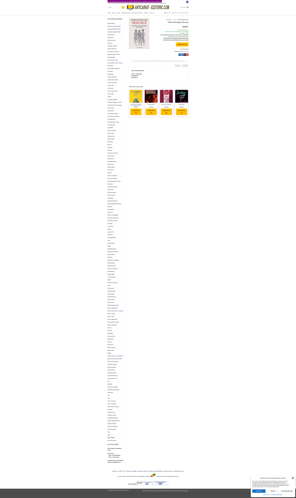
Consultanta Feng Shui (113, 116)
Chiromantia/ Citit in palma (115, 105)
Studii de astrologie (113, 387)
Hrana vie (110, 212)
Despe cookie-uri (266, 494)
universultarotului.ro (156, 3)
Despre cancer (111, 136)
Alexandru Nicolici (112, 46)
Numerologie (111, 274)
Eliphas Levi (111, 164)
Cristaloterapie (111, 119)
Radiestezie (111, 339)
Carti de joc (110, 88)
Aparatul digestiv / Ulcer (114, 54)
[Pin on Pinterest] (187, 54)
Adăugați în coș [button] (135, 112)
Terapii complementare (113, 420)
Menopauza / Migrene (113, 260)
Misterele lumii (111, 265)
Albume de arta (112, 40)
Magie (109, 246)
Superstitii (110, 392)
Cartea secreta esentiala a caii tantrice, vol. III (135, 105)
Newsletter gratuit (137, 13)
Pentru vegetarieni (112, 319)
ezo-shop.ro (133, 3)
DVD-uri (110, 150)
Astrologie (110, 65)
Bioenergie (110, 74)
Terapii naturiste (112, 423)
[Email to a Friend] (185, 54)
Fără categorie (111, 23)
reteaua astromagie (131, 471)
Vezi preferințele (287, 491)
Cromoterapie (111, 125)
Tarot (109, 398)
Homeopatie (111, 209)
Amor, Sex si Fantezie (166, 104)
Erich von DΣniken (112, 178)
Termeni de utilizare (142, 471)
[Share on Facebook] (179, 54)
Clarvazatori (111, 110)
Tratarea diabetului (113, 426)
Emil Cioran (111, 170)
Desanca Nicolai (112, 130)
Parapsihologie (111, 291)
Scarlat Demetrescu (113, 375)
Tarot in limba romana (113, 406)
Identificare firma (161, 476)
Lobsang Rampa (112, 237)
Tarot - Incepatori (112, 403)
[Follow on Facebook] (187, 2)
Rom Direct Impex (112, 364)
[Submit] (123, 7)
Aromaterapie (111, 57)
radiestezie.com (163, 3)
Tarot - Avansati (112, 401)
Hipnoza (110, 206)
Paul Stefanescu (112, 296)
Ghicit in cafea (111, 195)
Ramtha (110, 341)
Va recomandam (112, 429)
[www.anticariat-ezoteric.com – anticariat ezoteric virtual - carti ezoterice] (148, 7)
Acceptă (259, 491)
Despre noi (115, 471)
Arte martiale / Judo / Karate (115, 63)
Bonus (113, 13)
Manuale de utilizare (113, 251)
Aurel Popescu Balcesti (113, 68)
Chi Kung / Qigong (112, 99)
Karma (109, 229)
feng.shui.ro (110, 3)
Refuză (273, 491)
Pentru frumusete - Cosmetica (115, 310)
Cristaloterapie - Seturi (113, 122)
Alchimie (110, 43)
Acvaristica (110, 37)
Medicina (110, 257)
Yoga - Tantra (111, 437)
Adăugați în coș (182, 44)
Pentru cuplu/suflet (113, 308)
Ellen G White (111, 167)
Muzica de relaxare (112, 268)
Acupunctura (111, 34)
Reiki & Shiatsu (111, 347)
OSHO (109, 279)
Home (109, 13)
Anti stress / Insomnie (113, 51)
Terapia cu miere (112, 415)
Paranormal (111, 288)
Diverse (110, 144)
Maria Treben (111, 254)
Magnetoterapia (112, 249)
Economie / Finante (113, 153)
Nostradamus (111, 271)
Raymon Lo (110, 344)
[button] (293, 478)
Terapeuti (110, 409)
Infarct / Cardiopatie (113, 215)
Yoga (109, 434)
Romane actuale (112, 367)
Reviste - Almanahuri (113, 361)
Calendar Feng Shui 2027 (114, 29)
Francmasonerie (112, 192)
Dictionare (110, 141)
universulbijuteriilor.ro (117, 3)
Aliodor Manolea (112, 48)
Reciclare (147, 476)
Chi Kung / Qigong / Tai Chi (114, 102)
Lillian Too (110, 234)
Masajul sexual (151, 104)
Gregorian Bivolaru (113, 201)
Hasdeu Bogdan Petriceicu (114, 203)
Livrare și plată (125, 13)
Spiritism (110, 384)
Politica (109, 327)
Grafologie (110, 198)
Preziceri (110, 330)
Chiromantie (111, 108)
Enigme (109, 172)
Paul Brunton (111, 294)
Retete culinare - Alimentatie (115, 356)
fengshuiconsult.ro (147, 3)
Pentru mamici (111, 313)
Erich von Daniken (112, 175)
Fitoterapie (110, 189)
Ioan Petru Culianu (112, 220)
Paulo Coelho (111, 299)
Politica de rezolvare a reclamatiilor (135, 476)
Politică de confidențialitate (276, 494)
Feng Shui (110, 184)
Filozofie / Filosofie (112, 187)
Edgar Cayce (111, 156)
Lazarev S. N (111, 232)
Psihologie (110, 333)
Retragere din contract (172, 476)
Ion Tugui (110, 223)
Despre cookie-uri (168, 471)
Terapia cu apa (111, 412)
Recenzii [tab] (185, 65)
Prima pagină (169, 19)
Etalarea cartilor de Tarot (114, 181)
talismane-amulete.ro (126, 3)
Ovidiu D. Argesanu (113, 282)
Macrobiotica (111, 243)
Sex (108, 381)
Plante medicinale (112, 325)
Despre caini (111, 133)
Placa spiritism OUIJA (113, 322)
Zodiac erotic (182, 104)
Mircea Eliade (111, 263)
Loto (109, 240)
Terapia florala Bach (113, 418)
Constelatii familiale (113, 113)
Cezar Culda (111, 94)
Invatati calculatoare (113, 218)
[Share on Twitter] (182, 54)
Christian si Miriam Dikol (114, 26)
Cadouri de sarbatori (113, 79)
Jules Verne (111, 226)
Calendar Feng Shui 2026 (114, 32)
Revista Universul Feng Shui (115, 358)
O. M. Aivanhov (112, 277)
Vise (109, 432)
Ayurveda (110, 71)
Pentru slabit (111, 316)
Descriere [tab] (177, 65)
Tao (108, 395)
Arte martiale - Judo (113, 60)
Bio (124, 471)
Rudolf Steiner (111, 370)
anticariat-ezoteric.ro (140, 3)
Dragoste (110, 147)
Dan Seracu (110, 127)
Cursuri (146, 13)
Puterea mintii (111, 336)
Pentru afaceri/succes (113, 305)
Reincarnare (111, 350)
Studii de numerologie (113, 389)
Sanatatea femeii (112, 372)
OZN (109, 285)
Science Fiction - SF (112, 378)
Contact (151, 13)
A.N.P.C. (121, 471)
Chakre (109, 96)
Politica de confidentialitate (156, 471)
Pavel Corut (111, 302)
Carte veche (111, 85)
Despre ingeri (111, 139)
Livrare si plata (121, 476)
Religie (109, 353)
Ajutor (118, 13)
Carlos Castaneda (112, 82)
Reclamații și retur (179, 471)
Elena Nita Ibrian (112, 161)
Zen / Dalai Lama (112, 440)
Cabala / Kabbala (112, 77)
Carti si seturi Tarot (113, 91)
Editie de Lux (111, 158)
